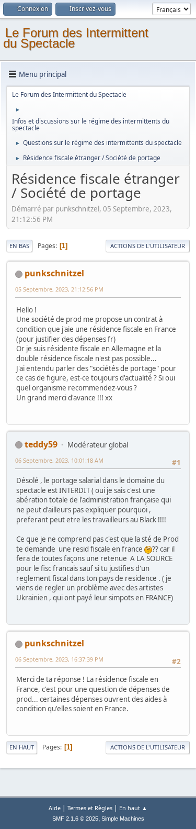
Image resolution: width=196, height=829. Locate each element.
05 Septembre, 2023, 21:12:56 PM (59, 289)
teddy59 (41, 444)
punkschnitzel (54, 273)
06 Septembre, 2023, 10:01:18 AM (59, 460)
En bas (19, 246)
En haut (21, 747)
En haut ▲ (133, 808)
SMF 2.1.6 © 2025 (75, 818)
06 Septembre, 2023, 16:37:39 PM (59, 659)
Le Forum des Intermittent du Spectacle (75, 38)
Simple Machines (122, 818)
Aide (55, 808)
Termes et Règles (89, 808)
